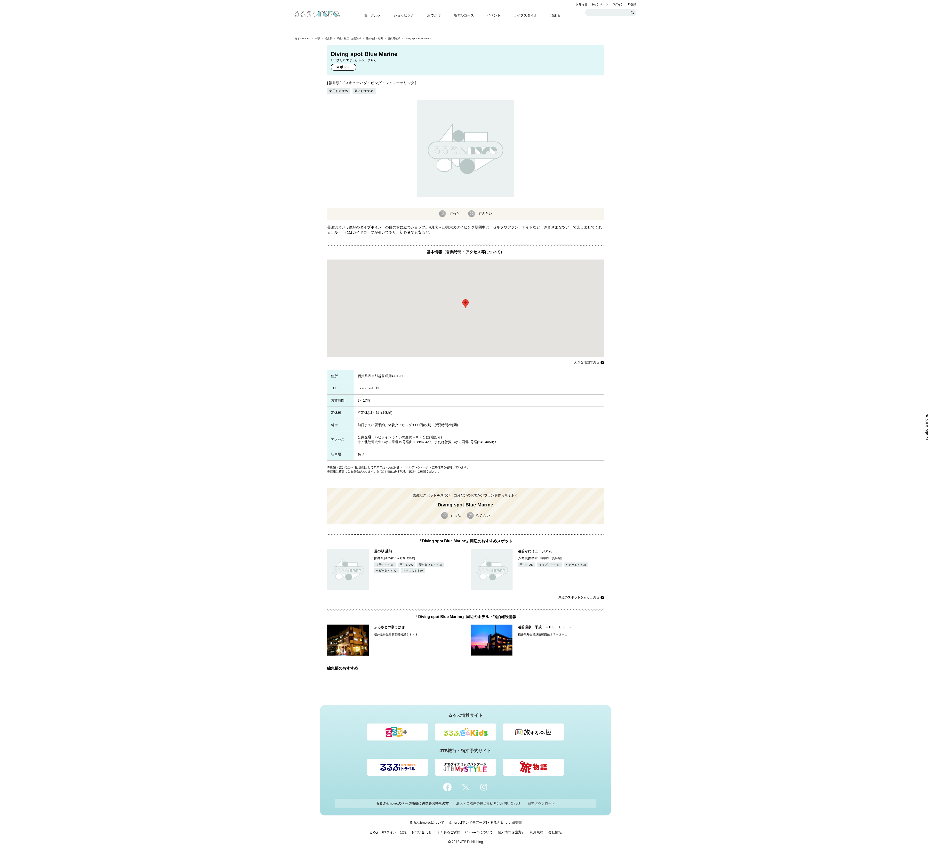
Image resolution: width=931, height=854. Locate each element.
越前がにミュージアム (535, 551)
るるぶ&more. (302, 38)
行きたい (485, 213)
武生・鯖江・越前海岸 (349, 38)
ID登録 (631, 4)
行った (454, 213)
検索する (632, 12)
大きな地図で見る (586, 362)
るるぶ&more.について (426, 822)
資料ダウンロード (541, 803)
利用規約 (536, 832)
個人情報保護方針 (511, 832)
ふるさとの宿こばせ (389, 627)
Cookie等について (479, 832)
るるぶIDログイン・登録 (388, 832)
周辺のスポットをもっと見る (578, 597)
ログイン (618, 4)
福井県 (328, 38)
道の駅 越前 (383, 551)
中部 (317, 38)
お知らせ (581, 4)
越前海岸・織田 (374, 38)
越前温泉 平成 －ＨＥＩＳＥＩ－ (545, 627)
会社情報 (555, 832)
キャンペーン (600, 4)
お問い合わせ (421, 832)
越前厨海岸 (394, 38)
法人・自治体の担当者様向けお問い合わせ (488, 803)
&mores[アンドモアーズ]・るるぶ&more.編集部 (485, 822)
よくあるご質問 (448, 832)
